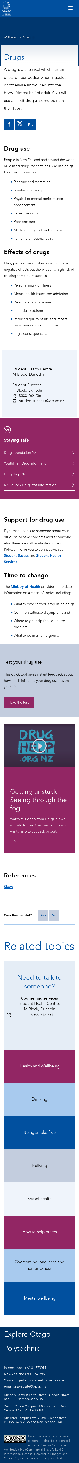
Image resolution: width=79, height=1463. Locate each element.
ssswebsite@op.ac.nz (29, 1386)
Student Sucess (16, 555)
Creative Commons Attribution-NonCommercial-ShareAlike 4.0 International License (35, 1449)
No (54, 915)
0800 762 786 (30, 395)
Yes (43, 915)
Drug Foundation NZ (20, 452)
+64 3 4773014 (35, 1368)
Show (8, 887)
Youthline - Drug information (26, 463)
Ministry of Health (25, 586)
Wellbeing (10, 37)
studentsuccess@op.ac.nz (41, 400)
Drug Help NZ (15, 474)
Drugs (27, 37)
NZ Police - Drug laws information (30, 485)
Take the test (19, 702)
